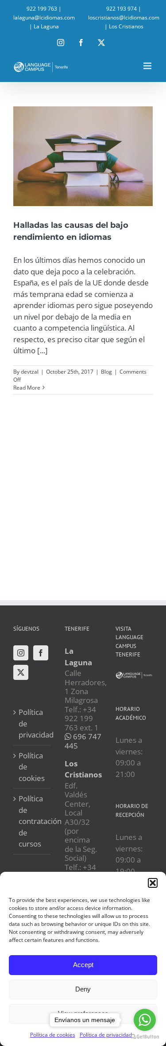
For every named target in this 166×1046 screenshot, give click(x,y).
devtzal (30, 371)
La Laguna (46, 26)
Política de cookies (32, 766)
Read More (26, 387)
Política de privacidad (32, 723)
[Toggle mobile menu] (148, 65)
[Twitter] (20, 672)
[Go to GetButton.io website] (145, 1037)
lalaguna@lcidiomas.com (44, 17)
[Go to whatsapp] (145, 1020)
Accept (83, 964)
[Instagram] (20, 652)
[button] (152, 882)
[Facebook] (40, 652)
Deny (83, 989)
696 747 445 (83, 740)
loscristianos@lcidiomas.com (123, 17)
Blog (106, 371)
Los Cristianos (126, 26)
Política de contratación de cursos (32, 821)
